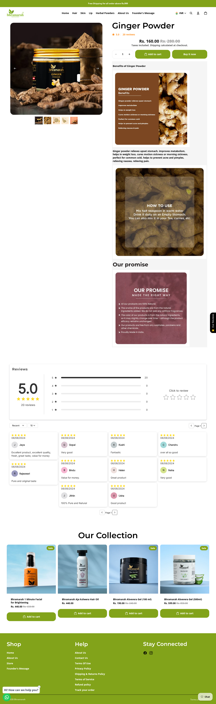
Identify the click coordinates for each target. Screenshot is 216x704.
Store (10, 663)
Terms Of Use (83, 663)
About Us (12, 658)
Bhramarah (19, 699)
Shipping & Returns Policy (90, 674)
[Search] (191, 13)
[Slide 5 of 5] (74, 120)
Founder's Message (18, 668)
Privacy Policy (83, 668)
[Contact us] (7, 697)
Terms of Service (84, 679)
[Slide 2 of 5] (47, 120)
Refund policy (83, 684)
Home (10, 652)
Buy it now (189, 54)
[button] (100, 377)
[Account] (198, 13)
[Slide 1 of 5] (39, 120)
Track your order (84, 689)
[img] (28, 399)
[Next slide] (98, 68)
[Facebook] (145, 653)
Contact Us (81, 658)
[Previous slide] (14, 68)
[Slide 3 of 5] (56, 120)
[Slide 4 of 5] (65, 120)
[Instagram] (151, 653)
